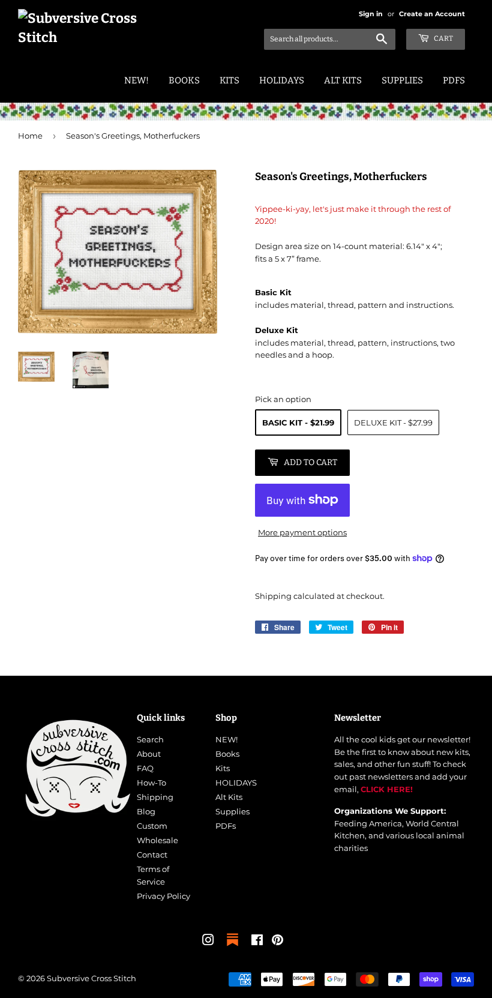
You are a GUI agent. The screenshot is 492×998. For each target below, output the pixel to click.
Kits (229, 80)
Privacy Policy (163, 896)
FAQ (145, 768)
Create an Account (432, 14)
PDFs (454, 80)
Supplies (402, 80)
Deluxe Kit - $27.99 (393, 422)
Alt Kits (343, 80)
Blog (146, 811)
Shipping (273, 596)
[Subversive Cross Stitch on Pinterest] (277, 941)
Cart (443, 38)
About (149, 754)
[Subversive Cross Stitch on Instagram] (208, 941)
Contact (152, 854)
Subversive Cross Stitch (91, 978)
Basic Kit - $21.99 (298, 422)
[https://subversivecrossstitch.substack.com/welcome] (232, 947)
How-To (151, 782)
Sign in (371, 14)
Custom (152, 826)
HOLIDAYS (281, 80)
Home (30, 135)
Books (184, 80)
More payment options (302, 532)
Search (150, 739)
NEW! (136, 80)
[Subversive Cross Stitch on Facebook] (257, 941)
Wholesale (157, 840)
